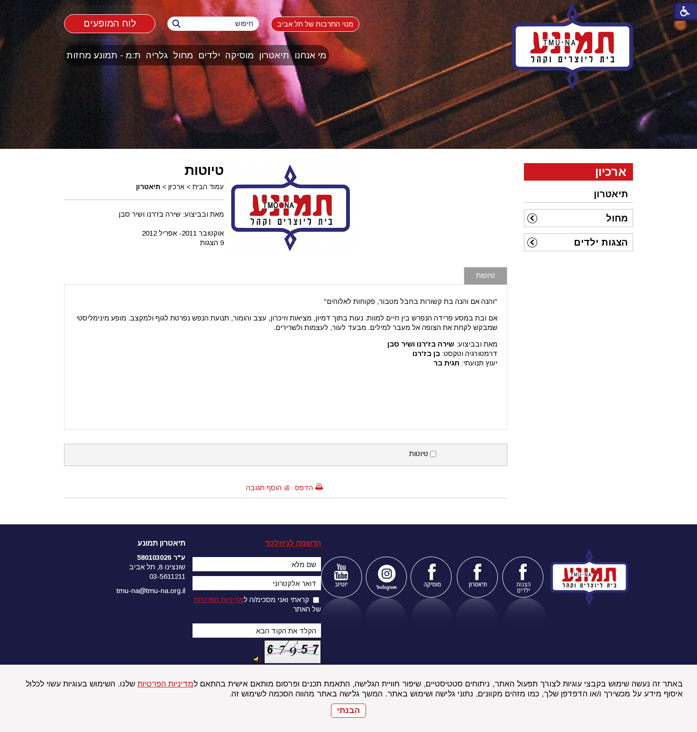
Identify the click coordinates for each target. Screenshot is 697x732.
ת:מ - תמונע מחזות (103, 55)
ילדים (209, 55)
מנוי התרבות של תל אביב (315, 24)
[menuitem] (310, 55)
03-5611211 (167, 576)
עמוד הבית (208, 187)
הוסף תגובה (264, 488)
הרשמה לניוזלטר (293, 543)
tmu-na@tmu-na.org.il (151, 590)
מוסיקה (239, 55)
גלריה (157, 55)
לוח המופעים (109, 23)
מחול (183, 55)
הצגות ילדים (601, 242)
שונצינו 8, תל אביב (157, 567)
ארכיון (176, 187)
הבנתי (348, 710)
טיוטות (204, 170)
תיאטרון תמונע (161, 543)
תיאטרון (274, 55)
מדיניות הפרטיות (165, 683)
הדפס (304, 488)
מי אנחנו (310, 55)
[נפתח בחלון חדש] (341, 577)
